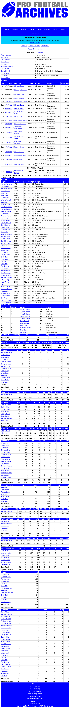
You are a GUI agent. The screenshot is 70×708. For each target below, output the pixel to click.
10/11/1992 (8, 120)
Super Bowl (35, 701)
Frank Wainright (6, 293)
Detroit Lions (18, 116)
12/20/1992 (8, 159)
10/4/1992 (8, 116)
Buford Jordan (5, 239)
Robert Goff (4, 218)
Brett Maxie (4, 257)
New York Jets (19, 164)
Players (39, 29)
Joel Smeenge (5, 273)
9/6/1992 (9, 101)
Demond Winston (6, 302)
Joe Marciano (5, 59)
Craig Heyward (6, 223)
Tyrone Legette (6, 243)
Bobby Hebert (5, 220)
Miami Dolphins (19, 98)
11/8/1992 (8, 132)
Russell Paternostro (7, 66)
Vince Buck (4, 198)
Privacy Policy (35, 703)
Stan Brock (4, 193)
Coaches (47, 29)
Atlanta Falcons (19, 109)
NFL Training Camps (35, 694)
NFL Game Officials (35, 691)
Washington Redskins (18, 142)
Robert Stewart (25, 323)
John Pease (5, 69)
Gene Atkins (5, 186)
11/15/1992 (8, 137)
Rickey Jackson (6, 229)
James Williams (6, 300)
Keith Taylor (5, 282)
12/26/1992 (8, 164)
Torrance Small (6, 270)
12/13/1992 (8, 155)
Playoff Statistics (35, 43)
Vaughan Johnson (7, 234)
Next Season (45, 46)
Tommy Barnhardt (6, 188)
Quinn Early (5, 213)
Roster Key (31, 49)
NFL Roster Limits (35, 696)
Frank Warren (5, 295)
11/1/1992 (8, 128)
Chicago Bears (19, 86)
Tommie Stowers (6, 277)
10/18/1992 (8, 124)
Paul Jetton (4, 232)
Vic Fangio (4, 57)
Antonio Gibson (6, 216)
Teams (31, 29)
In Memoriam (35, 684)
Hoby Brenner (5, 191)
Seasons (23, 29)
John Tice (4, 284)
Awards (62, 29)
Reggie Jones (5, 236)
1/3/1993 (9, 172)
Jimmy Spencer (6, 275)
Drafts (55, 29)
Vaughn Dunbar (6, 211)
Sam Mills (4, 264)
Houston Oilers (19, 95)
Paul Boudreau (6, 55)
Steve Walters (5, 78)
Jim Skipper (5, 73)
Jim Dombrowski (6, 207)
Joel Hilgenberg (6, 225)
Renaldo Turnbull (6, 289)
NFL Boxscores (35, 686)
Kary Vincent (24, 321)
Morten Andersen (6, 184)
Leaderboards (35, 34)
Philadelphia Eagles (20, 101)
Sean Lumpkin (5, 248)
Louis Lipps (5, 245)
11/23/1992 (8, 142)
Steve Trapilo (5, 286)
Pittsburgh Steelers (20, 90)
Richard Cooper (6, 204)
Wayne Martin (5, 254)
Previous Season (34, 46)
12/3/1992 (8, 152)
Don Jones (23, 325)
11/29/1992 (8, 147)
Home (7, 29)
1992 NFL (24, 46)
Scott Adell (23, 332)
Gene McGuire (25, 314)
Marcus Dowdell (6, 209)
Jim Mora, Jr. (5, 64)
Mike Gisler (24, 330)
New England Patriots (18, 132)
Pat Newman (5, 266)
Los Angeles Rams (20, 120)
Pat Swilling (5, 280)
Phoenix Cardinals (20, 124)
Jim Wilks (4, 298)
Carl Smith (4, 75)
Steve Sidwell (5, 71)
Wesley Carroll (6, 200)
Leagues (15, 29)
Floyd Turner (5, 291)
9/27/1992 (8, 112)
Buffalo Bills (18, 159)
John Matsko (5, 62)
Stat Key (39, 49)
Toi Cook (4, 202)
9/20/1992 (8, 109)
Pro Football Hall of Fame (35, 699)
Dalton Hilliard (5, 227)
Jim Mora (40, 52)
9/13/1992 (8, 105)
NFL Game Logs (35, 689)
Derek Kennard (6, 241)
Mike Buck (4, 195)
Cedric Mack (5, 250)
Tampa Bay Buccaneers (18, 128)
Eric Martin (4, 252)
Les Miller (4, 261)
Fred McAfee (5, 259)
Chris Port (4, 268)
